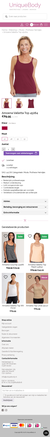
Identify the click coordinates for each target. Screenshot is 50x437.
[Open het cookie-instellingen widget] (46, 433)
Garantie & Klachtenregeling (12, 351)
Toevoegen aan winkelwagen (19, 153)
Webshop (13, 30)
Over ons (5, 344)
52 (24, 139)
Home (4, 30)
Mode (21, 30)
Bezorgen (5, 330)
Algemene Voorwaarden (11, 337)
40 (5, 139)
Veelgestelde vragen (9, 327)
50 (18, 139)
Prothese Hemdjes (34, 30)
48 (11, 139)
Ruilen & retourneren (9, 334)
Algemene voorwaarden (25, 419)
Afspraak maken (8, 348)
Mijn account (6, 323)
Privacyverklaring (8, 355)
